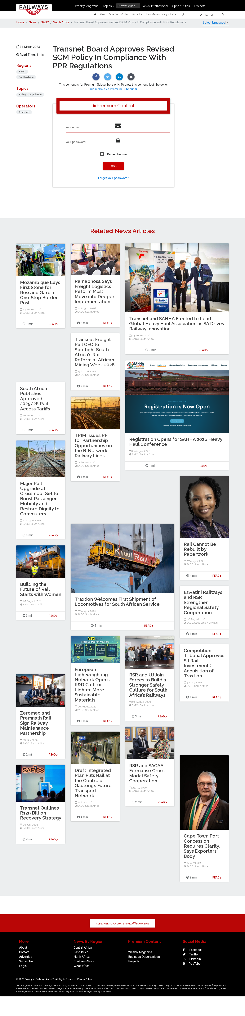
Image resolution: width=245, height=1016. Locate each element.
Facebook (196, 950)
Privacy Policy (84, 979)
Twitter (194, 954)
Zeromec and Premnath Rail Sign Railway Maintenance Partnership (35, 723)
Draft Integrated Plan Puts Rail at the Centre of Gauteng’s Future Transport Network (93, 783)
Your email (72, 127)
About (103, 14)
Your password (76, 142)
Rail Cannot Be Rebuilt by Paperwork (200, 549)
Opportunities (181, 6)
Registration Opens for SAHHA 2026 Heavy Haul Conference (175, 441)
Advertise (113, 14)
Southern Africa (84, 961)
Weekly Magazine (87, 6)
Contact (125, 14)
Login (182, 14)
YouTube (195, 963)
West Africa (81, 966)
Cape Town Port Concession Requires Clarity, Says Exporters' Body (202, 846)
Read (202, 350)
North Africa (82, 957)
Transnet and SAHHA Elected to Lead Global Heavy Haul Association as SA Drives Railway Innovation (176, 324)
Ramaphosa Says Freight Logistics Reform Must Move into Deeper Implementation (94, 291)
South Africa (61, 22)
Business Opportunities (144, 957)
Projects (199, 6)
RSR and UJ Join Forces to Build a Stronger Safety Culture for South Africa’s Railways (148, 685)
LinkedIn (195, 959)
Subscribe (137, 14)
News (33, 22)
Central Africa (83, 947)
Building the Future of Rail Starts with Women (40, 589)
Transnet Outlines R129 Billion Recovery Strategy (40, 813)
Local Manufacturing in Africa (161, 14)
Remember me (117, 154)
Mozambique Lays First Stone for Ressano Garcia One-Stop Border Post (40, 292)
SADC (45, 22)
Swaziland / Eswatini (206, 622)
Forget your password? (113, 178)
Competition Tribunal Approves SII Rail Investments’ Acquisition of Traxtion (204, 663)
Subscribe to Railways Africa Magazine (122, 923)
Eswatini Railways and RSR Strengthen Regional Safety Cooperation (203, 602)
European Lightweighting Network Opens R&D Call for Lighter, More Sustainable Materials (92, 684)
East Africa (81, 952)
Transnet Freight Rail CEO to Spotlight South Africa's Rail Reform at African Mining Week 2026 (95, 352)
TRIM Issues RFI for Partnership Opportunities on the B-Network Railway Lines (93, 445)
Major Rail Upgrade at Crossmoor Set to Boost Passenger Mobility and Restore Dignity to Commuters (40, 499)
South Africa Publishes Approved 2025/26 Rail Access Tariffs (35, 399)
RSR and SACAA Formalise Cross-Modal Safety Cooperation (147, 773)
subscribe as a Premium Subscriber (113, 89)
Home (20, 22)
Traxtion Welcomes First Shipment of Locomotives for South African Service (117, 601)
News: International (155, 6)
